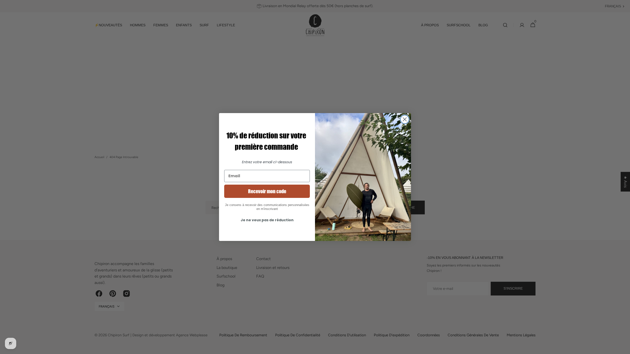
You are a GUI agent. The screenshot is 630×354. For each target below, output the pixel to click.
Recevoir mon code (267, 191)
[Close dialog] (404, 119)
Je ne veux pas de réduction (267, 220)
